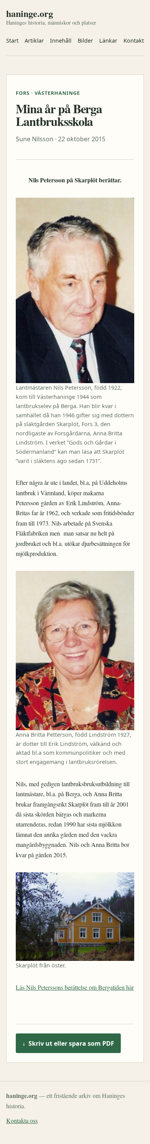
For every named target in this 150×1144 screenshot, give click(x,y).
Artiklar (34, 40)
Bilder (85, 40)
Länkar (108, 40)
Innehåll (61, 40)
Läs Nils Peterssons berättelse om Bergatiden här (75, 987)
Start (12, 40)
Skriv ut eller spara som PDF (68, 1043)
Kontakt (133, 40)
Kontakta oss (22, 1120)
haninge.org (29, 13)
